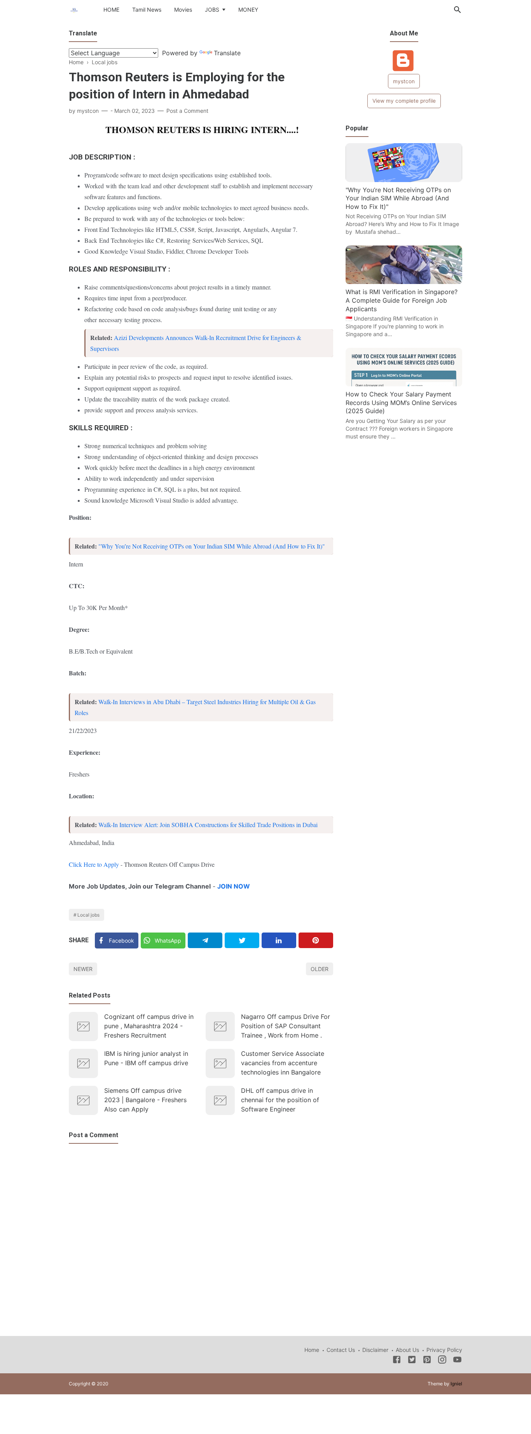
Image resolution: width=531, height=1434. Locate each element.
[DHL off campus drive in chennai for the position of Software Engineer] (220, 1100)
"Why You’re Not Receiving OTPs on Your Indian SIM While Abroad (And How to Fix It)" (211, 546)
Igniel (456, 1384)
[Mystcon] (74, 9)
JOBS (212, 9)
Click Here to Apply (95, 864)
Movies (183, 9)
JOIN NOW (234, 886)
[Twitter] (242, 940)
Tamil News (146, 9)
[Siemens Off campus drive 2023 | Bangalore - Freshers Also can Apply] (83, 1100)
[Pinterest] (316, 940)
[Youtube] (457, 1361)
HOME (111, 9)
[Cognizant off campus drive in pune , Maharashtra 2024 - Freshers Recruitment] (83, 1026)
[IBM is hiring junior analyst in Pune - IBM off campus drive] (83, 1063)
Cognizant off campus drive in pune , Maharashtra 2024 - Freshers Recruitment (149, 1026)
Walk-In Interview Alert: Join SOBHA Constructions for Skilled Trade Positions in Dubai (208, 824)
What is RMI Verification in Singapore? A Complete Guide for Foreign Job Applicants (402, 300)
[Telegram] (205, 940)
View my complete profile (404, 101)
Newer (83, 969)
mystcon (404, 81)
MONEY (248, 9)
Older (319, 969)
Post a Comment (187, 110)
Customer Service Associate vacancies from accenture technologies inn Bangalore (282, 1063)
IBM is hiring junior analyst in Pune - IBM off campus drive (146, 1058)
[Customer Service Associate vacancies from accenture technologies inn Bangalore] (220, 1063)
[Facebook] (397, 1361)
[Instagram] (442, 1361)
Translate (227, 53)
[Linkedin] (279, 940)
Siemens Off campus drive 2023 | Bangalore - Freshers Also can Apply (145, 1100)
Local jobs (88, 915)
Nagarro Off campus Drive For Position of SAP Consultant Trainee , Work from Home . (285, 1026)
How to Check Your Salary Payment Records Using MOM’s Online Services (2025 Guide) (401, 403)
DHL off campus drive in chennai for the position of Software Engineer (280, 1100)
